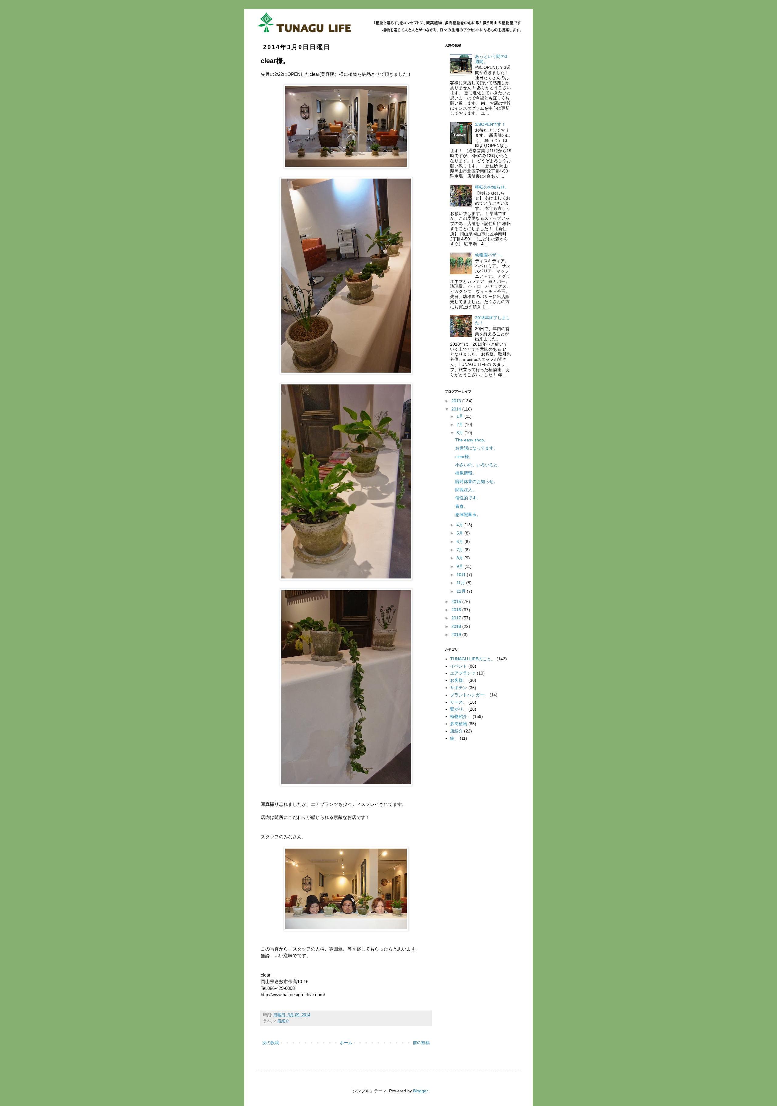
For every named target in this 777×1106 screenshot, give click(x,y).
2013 (456, 400)
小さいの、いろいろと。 (478, 464)
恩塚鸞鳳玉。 (468, 514)
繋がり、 (458, 709)
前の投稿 (421, 1042)
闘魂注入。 (466, 489)
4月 (460, 524)
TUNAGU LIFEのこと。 (472, 658)
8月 (460, 557)
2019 (456, 634)
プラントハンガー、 (469, 694)
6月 (460, 541)
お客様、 (458, 680)
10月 (461, 574)
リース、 (458, 702)
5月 (460, 533)
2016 (456, 609)
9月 (460, 566)
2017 (456, 617)
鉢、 (454, 738)
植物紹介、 (460, 716)
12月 (461, 591)
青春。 (461, 506)
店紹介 (283, 1021)
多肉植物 (458, 723)
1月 (460, 416)
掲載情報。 (466, 473)
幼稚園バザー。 (490, 255)
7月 (460, 549)
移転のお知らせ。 (492, 187)
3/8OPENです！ (490, 124)
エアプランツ (463, 673)
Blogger (420, 1090)
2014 (456, 409)
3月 (460, 432)
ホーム (346, 1042)
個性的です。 (468, 497)
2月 (460, 424)
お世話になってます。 (476, 448)
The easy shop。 (471, 439)
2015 (456, 601)
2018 (456, 626)
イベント (458, 666)
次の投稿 (270, 1042)
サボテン (458, 687)
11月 (461, 582)
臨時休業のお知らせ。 (476, 481)
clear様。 (464, 456)
